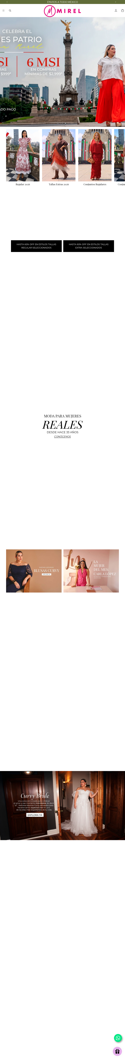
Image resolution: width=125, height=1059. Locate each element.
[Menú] (3, 10)
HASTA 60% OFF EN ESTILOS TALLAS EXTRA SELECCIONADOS (89, 246)
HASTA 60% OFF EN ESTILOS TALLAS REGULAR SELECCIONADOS (36, 246)
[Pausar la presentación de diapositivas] (57, 123)
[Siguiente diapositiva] (120, 72)
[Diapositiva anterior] (5, 72)
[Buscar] (10, 10)
